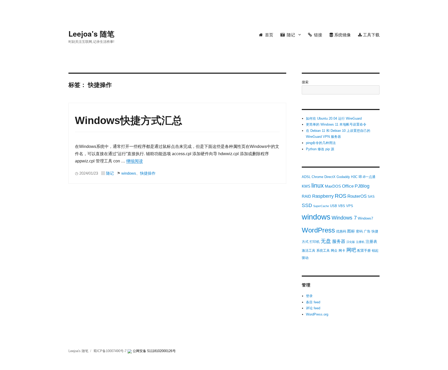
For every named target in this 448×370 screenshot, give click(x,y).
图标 (351, 231)
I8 (360, 176)
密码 (359, 231)
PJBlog (362, 186)
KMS (306, 186)
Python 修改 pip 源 (320, 149)
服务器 (338, 241)
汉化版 (350, 241)
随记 (290, 35)
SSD (307, 205)
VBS (341, 206)
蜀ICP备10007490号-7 (110, 351)
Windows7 (365, 218)
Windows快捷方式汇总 (128, 120)
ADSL (306, 177)
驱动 (305, 258)
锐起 (375, 250)
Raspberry (323, 196)
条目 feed (313, 302)
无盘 (326, 241)
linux (317, 185)
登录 (309, 296)
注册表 (371, 241)
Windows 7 (344, 218)
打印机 (315, 242)
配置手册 (364, 250)
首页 (268, 35)
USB (333, 206)
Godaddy (343, 177)
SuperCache (321, 206)
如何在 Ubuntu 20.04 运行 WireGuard (334, 118)
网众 (334, 250)
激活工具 (308, 250)
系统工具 (323, 250)
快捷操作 (148, 173)
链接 (317, 35)
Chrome (317, 177)
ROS (340, 196)
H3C (354, 177)
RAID (306, 196)
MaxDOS (333, 186)
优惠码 (341, 231)
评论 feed (313, 308)
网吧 (351, 250)
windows (128, 173)
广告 (367, 231)
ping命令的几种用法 (321, 143)
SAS (371, 196)
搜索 (305, 82)
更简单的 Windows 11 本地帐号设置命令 (336, 124)
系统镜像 (342, 35)
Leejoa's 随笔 (91, 33)
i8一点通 (369, 177)
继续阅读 (134, 161)
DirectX (329, 177)
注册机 (360, 241)
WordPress (318, 230)
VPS (349, 206)
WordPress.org (317, 314)
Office (348, 186)
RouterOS (357, 196)
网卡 (342, 250)
